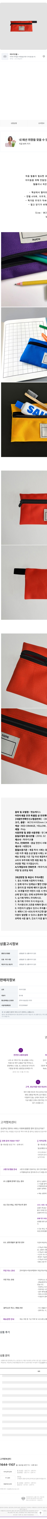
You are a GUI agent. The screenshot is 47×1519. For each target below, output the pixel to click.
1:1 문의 (42, 1362)
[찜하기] (44, 56)
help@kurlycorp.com (13, 1489)
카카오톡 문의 (7, 1472)
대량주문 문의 (7, 1484)
